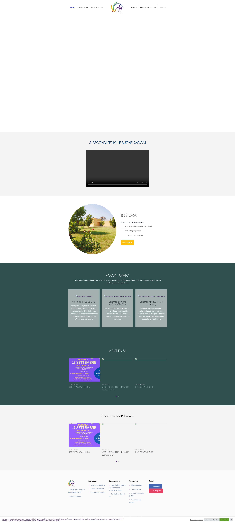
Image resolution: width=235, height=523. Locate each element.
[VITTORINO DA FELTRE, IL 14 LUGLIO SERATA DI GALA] (117, 369)
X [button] (231, 520)
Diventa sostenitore (98, 485)
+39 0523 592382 (75, 496)
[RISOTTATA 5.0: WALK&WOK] (84, 369)
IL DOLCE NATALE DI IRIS (144, 387)
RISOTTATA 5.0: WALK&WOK (79, 387)
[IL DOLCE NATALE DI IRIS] (150, 369)
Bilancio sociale (136, 485)
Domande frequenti (98, 492)
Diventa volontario (97, 489)
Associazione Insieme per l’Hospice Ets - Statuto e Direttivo (117, 487)
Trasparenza (136, 489)
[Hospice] (117, 7)
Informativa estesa (196, 520)
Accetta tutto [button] (224, 520)
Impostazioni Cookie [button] (211, 520)
